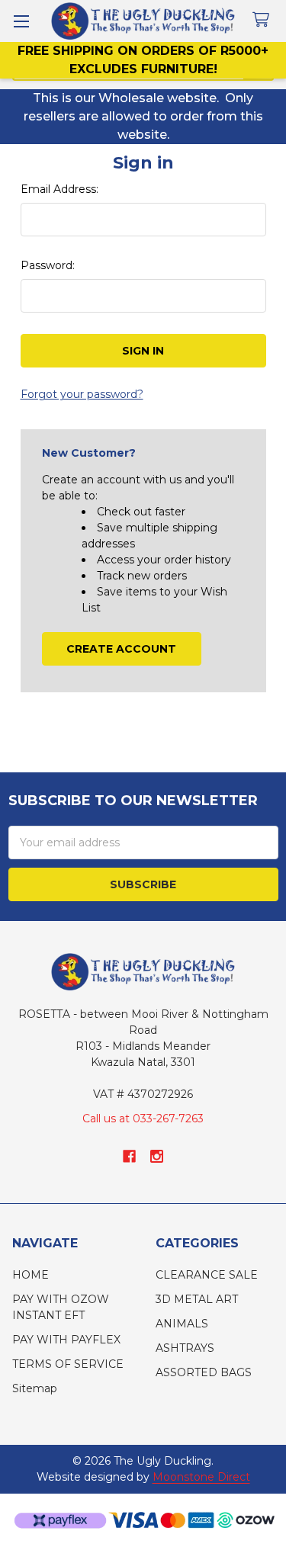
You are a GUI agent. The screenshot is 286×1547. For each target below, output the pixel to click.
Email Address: (59, 189)
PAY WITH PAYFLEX (66, 1339)
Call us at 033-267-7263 (143, 1118)
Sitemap (34, 1388)
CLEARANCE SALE (207, 1275)
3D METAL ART (197, 1299)
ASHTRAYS (185, 1348)
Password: (48, 265)
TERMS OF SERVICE (68, 1364)
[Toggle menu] (21, 21)
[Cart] (264, 20)
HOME (30, 1275)
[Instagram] (157, 1156)
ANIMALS (182, 1323)
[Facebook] (129, 1156)
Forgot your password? (82, 394)
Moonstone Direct (201, 1477)
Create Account (121, 649)
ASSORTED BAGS (204, 1372)
